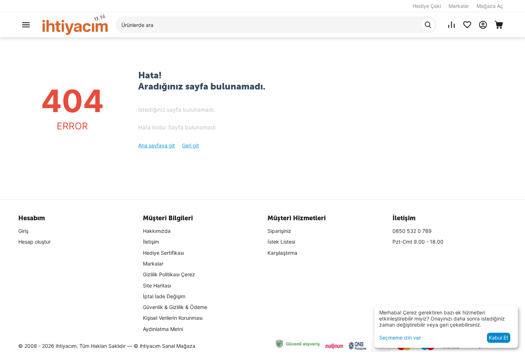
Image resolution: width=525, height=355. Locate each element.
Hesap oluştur (34, 242)
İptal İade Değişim (164, 296)
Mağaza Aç (490, 6)
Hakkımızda (157, 231)
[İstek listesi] (467, 25)
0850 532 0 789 (412, 231)
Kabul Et (498, 338)
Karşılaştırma (282, 253)
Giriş (23, 231)
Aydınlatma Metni (163, 329)
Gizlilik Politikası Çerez (169, 274)
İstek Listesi (281, 242)
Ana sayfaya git (156, 145)
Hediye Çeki (427, 6)
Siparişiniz (279, 231)
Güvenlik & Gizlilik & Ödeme (175, 307)
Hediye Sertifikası (163, 253)
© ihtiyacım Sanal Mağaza (164, 346)
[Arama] (428, 24)
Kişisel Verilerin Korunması (173, 318)
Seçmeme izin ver (400, 338)
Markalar (459, 6)
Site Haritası (157, 285)
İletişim (151, 242)
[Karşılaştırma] (451, 25)
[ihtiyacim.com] (75, 24)
